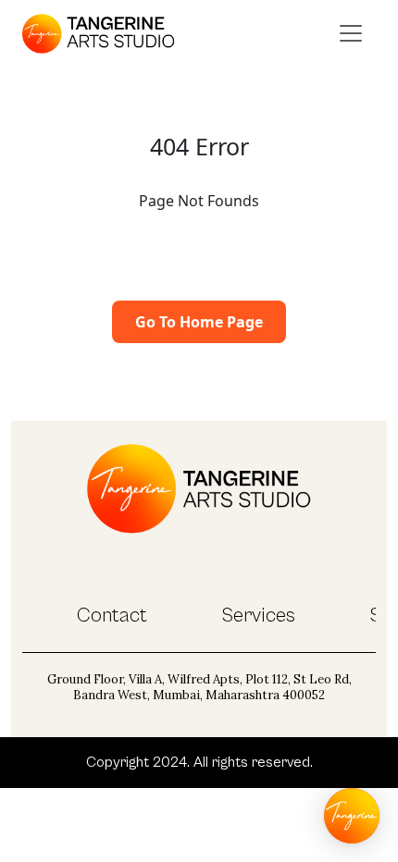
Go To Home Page (199, 322)
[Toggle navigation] (351, 33)
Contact (112, 615)
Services (258, 615)
